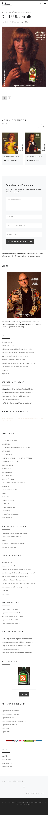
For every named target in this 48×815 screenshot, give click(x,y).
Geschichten (7, 475)
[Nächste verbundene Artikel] (43, 126)
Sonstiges (6, 511)
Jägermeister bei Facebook (11, 714)
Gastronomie (7, 465)
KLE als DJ (5, 540)
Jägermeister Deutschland (11, 711)
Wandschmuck (8, 518)
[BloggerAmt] (37, 741)
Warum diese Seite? (8, 346)
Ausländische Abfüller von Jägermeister (15, 367)
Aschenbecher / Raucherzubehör (16, 447)
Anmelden (5, 756)
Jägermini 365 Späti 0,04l (10, 620)
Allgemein (6, 444)
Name (10, 217)
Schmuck (5, 504)
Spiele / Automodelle (10, 514)
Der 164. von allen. (33, 160)
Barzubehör (7, 454)
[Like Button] (4, 98)
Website (11, 235)
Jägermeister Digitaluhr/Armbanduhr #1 (19, 389)
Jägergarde (6, 732)
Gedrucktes (7, 468)
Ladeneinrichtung (9, 490)
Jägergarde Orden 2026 (10, 609)
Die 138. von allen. (10, 160)
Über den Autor (7, 342)
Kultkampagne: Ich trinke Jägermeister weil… (17, 349)
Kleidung (5, 486)
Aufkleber (6, 451)
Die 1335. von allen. (24, 396)
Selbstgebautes (8, 507)
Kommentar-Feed (7, 763)
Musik (4, 493)
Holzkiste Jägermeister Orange (12, 616)
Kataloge (5, 370)
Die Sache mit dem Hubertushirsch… (14, 360)
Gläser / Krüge (8, 479)
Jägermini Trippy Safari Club (11, 613)
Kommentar (14, 199)
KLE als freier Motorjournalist (11, 537)
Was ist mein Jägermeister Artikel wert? (15, 356)
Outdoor (5, 497)
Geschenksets (8, 472)
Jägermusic (5, 728)
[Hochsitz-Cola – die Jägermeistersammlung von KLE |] (7, 3)
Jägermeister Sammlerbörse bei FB (14, 721)
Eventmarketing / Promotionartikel (17, 458)
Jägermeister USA (8, 718)
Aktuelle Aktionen (9, 440)
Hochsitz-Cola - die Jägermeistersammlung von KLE (26, 802)
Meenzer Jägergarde (9, 547)
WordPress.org (7, 767)
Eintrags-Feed (6, 760)
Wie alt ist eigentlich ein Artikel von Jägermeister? (18, 353)
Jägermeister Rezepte (9, 725)
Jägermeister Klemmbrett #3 (11, 623)
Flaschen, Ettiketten (10, 461)
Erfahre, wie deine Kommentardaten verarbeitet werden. (21, 256)
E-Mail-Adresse (16, 226)
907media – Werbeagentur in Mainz (13, 544)
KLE (6, 22)
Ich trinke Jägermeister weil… (14, 482)
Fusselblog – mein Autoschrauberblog (14, 533)
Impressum (5, 374)
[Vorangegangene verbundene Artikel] (38, 126)
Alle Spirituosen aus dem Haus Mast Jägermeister (18, 363)
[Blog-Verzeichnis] (19, 741)
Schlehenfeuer (8, 500)
